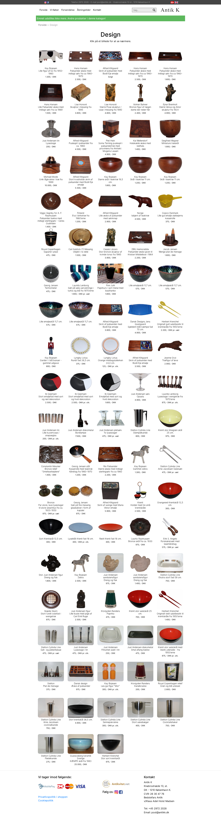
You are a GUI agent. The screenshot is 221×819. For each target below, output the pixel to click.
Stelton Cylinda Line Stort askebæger (140, 720)
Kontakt (97, 9)
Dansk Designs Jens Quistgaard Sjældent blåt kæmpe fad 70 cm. (140, 325)
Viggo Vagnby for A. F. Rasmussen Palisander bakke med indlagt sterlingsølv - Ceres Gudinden (51, 218)
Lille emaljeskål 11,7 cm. (140, 285)
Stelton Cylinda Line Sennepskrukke (110, 720)
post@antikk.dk (160, 812)
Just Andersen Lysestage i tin (81, 648)
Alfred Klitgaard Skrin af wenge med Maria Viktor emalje (110, 505)
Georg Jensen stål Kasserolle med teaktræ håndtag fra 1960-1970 (80, 469)
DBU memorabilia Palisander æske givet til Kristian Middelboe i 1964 (140, 252)
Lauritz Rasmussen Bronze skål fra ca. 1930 (140, 539)
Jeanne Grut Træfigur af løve (170, 359)
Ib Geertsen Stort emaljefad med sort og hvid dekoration (80, 396)
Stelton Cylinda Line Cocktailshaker (170, 720)
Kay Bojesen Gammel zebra (140, 467)
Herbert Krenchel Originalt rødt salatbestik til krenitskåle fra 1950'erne (170, 614)
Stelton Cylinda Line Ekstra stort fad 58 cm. (170, 576)
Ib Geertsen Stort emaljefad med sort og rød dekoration (50, 396)
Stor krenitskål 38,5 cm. (81, 719)
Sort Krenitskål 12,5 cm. (51, 538)
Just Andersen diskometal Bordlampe (81, 431)
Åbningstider (84, 9)
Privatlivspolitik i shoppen (53, 796)
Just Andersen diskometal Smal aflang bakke (140, 648)
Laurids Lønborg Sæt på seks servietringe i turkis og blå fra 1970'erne (81, 288)
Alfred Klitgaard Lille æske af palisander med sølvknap (110, 216)
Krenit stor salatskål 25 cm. (140, 612)
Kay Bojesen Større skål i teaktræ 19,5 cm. (110, 179)
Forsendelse (68, 9)
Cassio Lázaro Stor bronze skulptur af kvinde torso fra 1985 (110, 252)
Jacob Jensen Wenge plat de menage (170, 250)
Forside (44, 9)
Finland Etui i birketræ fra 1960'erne (80, 216)
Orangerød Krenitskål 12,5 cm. (170, 503)
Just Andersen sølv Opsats (140, 395)
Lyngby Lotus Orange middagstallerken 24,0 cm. (110, 360)
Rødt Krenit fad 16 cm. (110, 538)
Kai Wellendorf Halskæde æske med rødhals (140, 143)
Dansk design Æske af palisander (80, 684)
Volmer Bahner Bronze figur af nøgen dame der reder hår (140, 107)
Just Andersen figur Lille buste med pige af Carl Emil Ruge (80, 614)
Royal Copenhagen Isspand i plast (50, 250)
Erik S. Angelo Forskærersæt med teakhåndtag (170, 541)
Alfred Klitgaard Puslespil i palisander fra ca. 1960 (81, 143)
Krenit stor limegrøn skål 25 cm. (170, 431)
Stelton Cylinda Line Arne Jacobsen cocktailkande (51, 722)
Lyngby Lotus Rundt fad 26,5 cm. (80, 359)
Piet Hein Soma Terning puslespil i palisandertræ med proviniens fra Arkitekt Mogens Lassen (110, 145)
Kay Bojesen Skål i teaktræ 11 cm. (140, 178)
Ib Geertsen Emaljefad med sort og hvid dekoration (110, 396)
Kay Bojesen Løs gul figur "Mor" (110, 684)
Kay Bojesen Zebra (81, 576)
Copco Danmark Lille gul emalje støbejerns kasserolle (170, 216)
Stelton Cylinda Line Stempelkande (140, 431)
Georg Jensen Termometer (51, 286)
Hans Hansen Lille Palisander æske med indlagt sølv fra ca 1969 (51, 107)
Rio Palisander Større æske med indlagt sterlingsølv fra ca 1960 (110, 469)
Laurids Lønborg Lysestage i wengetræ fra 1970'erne (170, 396)
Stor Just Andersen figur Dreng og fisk (51, 576)
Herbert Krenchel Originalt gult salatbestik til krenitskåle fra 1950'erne (170, 324)
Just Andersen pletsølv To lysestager (110, 431)
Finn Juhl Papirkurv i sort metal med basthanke (110, 288)
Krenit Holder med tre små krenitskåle (140, 505)
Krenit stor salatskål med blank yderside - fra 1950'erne (170, 650)
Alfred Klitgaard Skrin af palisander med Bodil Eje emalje (110, 71)
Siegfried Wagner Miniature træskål (170, 141)
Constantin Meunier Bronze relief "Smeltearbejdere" (50, 469)
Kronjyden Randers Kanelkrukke (140, 684)
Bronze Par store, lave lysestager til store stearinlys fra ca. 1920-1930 (50, 506)
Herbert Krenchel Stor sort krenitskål (110, 757)
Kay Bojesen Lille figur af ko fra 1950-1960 (51, 71)
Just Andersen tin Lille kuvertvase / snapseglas (50, 433)
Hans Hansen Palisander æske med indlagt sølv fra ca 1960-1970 (81, 72)
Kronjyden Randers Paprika (110, 612)
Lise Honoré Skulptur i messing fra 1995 (80, 107)
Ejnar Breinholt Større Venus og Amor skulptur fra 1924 (170, 107)
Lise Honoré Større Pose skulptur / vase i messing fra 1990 (110, 107)
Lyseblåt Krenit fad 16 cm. (81, 538)
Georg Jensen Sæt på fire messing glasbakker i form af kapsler (81, 506)
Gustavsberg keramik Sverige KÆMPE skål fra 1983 (80, 758)
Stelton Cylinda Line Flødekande (51, 757)
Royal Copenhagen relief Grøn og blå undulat (170, 684)
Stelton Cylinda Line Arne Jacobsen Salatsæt (170, 467)
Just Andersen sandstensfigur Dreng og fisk (110, 577)
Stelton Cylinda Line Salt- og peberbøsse (51, 648)
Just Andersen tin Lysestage (50, 141)
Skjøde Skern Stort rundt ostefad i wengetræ (51, 614)
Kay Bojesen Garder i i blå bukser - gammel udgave (51, 360)
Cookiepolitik (45, 800)
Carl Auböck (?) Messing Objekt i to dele (81, 250)
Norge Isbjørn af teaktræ (140, 214)
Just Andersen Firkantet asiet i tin (110, 648)
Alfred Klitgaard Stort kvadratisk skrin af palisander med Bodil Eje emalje (81, 181)
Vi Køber (54, 9)
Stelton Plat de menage (51, 684)
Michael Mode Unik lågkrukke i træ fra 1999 (51, 179)
